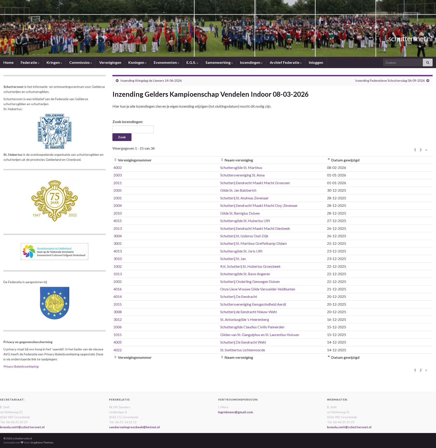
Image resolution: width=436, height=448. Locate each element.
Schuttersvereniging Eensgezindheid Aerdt (253, 304)
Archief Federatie (285, 62)
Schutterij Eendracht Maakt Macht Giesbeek (255, 228)
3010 (118, 258)
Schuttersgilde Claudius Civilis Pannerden (252, 327)
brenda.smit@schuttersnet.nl (22, 427)
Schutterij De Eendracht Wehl (243, 342)
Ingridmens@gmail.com (235, 412)
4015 (118, 220)
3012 (118, 319)
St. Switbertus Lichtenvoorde (242, 350)
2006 (118, 327)
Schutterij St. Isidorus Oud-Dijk (244, 236)
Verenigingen (110, 62)
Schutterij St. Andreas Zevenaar (244, 198)
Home (8, 62)
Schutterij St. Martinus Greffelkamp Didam (253, 243)
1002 (118, 266)
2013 (118, 228)
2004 (118, 205)
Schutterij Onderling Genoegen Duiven (250, 281)
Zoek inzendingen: (127, 121)
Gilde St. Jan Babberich (238, 190)
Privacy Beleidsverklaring (21, 366)
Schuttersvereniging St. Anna (242, 175)
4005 (118, 342)
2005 (118, 190)
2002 (118, 281)
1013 (118, 274)
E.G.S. (191, 62)
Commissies (79, 62)
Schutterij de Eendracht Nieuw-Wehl (248, 311)
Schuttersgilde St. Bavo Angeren (245, 274)
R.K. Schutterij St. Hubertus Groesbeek (250, 266)
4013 (118, 251)
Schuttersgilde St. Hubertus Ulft (245, 220)
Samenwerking (218, 62)
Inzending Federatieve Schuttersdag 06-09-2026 (390, 80)
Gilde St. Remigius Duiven (240, 213)
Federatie (29, 62)
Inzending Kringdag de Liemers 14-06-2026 (151, 80)
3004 (118, 236)
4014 (118, 296)
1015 (118, 334)
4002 (118, 167)
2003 (118, 175)
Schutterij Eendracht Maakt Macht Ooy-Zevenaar (259, 205)
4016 (118, 289)
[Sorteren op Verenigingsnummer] (115, 160)
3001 (118, 243)
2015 (118, 304)
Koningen (136, 62)
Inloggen (316, 62)
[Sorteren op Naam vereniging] (222, 160)
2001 (118, 198)
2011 (118, 183)
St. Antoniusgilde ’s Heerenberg (244, 319)
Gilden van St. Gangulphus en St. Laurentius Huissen (259, 334)
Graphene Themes (41, 442)
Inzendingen (250, 62)
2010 (118, 213)
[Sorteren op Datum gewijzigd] (329, 160)
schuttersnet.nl (411, 38)
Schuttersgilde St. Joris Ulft (241, 251)
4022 (118, 350)
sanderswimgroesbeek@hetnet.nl (134, 427)
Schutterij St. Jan (233, 258)
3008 (118, 311)
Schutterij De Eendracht (238, 296)
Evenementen (166, 62)
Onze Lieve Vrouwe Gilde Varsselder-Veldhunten (257, 289)
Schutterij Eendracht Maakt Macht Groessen (255, 183)
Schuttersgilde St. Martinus (241, 167)
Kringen (53, 62)
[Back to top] (425, 437)
